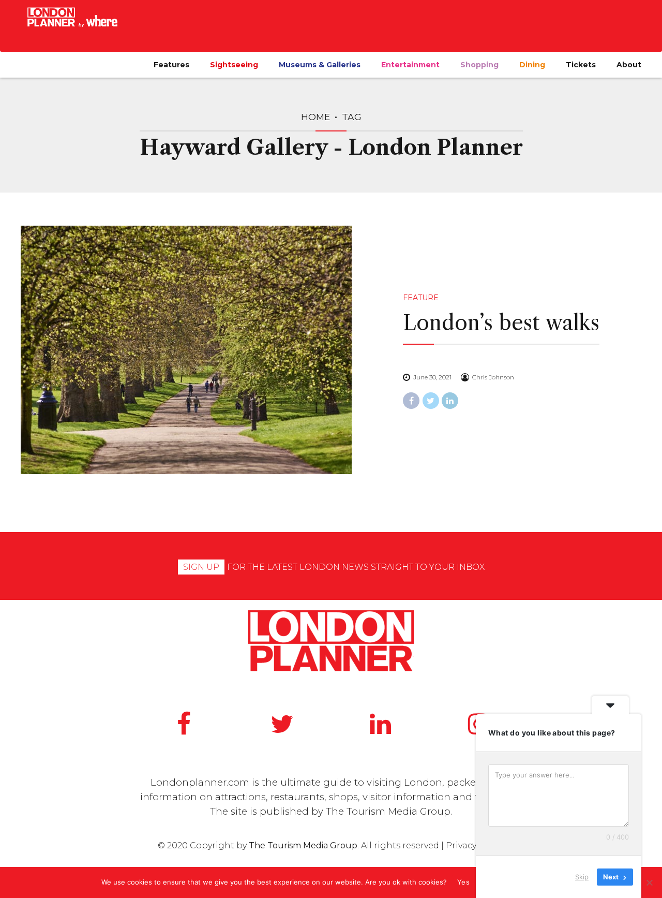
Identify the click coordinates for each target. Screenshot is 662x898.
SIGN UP (201, 567)
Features (171, 64)
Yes (463, 882)
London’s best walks (501, 322)
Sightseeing (234, 64)
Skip (582, 877)
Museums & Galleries (319, 64)
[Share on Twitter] (431, 400)
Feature (421, 297)
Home (315, 116)
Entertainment (410, 64)
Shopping (479, 64)
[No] (649, 882)
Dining (532, 64)
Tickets (581, 64)
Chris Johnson (493, 377)
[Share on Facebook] (411, 400)
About (628, 64)
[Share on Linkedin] (450, 400)
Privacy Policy (475, 845)
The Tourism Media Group (388, 811)
